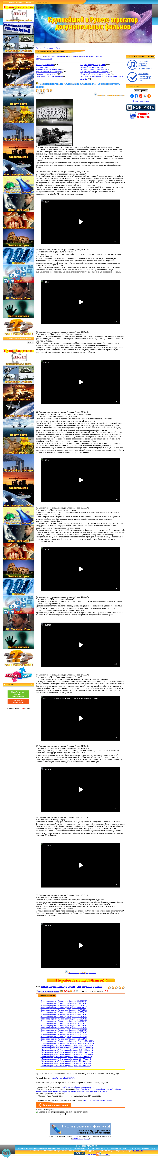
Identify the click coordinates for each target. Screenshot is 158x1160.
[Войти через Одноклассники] (149, 96)
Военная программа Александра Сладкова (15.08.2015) (64, 1005)
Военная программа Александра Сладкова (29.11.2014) (64, 1034)
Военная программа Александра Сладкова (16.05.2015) (64, 1012)
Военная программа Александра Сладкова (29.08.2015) (64, 1001)
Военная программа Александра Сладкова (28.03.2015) (64, 1017)
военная (44, 987)
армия (78, 987)
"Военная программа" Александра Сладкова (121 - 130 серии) (67, 1052)
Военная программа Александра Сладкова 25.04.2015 (63, 1014)
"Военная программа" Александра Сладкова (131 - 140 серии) (67, 1050)
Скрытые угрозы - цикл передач (49, 76)
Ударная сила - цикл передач (48, 69)
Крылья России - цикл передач (49, 72)
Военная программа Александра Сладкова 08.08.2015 (63, 1008)
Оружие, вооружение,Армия (92, 65)
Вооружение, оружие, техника (80, 56)
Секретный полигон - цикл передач (95, 74)
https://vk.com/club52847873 (63, 1078)
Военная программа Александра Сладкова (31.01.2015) (64, 1028)
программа (97, 987)
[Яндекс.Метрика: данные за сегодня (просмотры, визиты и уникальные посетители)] (104, 1154)
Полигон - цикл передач (46, 74)
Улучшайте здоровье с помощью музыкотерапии (145, 64)
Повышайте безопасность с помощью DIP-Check (144, 77)
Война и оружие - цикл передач (93, 69)
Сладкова (53, 987)
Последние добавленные (54, 56)
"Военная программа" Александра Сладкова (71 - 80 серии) (66, 1061)
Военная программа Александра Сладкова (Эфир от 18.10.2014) (67, 1043)
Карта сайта (138, 1150)
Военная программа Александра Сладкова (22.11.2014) (64, 1037)
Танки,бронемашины (45, 65)
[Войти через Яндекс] (140, 96)
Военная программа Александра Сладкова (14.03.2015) (64, 1021)
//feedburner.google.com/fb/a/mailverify (98, 1100)
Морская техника (43, 67)
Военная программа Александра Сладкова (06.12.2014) (64, 1032)
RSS (101, 2)
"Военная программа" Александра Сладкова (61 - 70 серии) (66, 1063)
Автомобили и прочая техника (93, 67)
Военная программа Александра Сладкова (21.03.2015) (64, 1019)
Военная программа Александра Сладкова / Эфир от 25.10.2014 (67, 1041)
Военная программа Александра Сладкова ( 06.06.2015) (64, 1010)
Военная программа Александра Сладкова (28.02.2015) (64, 1023)
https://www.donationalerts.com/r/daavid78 (77, 1087)
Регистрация (49, 48)
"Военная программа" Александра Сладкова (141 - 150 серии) (67, 1048)
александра (62, 987)
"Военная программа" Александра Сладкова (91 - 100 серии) (66, 1057)
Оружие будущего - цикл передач (94, 72)
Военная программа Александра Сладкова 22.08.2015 (63, 1003)
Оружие (71, 987)
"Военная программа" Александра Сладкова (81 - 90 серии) (66, 1059)
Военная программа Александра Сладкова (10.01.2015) (64, 1030)
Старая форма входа (140, 101)
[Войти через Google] (145, 96)
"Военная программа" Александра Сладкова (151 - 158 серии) (67, 1045)
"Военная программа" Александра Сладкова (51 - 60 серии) (66, 1066)
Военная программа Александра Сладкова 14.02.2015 (63, 1025)
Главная (39, 48)
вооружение (87, 987)
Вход (58, 48)
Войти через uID (141, 91)
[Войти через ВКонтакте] (132, 96)
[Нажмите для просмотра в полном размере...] (54, 145)
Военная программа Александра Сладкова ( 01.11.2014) (64, 1039)
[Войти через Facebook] (136, 96)
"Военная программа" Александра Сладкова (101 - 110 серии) (67, 1054)
